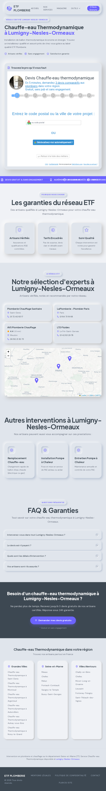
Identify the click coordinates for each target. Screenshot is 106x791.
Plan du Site (65, 782)
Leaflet (83, 395)
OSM (91, 395)
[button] (58, 366)
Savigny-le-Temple (50, 690)
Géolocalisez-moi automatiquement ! (54, 142)
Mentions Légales (41, 775)
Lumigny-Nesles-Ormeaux (68, 759)
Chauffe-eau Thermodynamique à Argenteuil (17, 697)
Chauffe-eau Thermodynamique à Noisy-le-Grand (17, 730)
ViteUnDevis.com (77, 164)
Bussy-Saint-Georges (51, 694)
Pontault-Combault (50, 685)
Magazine (62, 8)
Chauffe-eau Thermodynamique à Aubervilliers (17, 708)
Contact (95, 775)
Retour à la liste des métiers (54, 156)
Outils (74, 8)
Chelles (45, 676)
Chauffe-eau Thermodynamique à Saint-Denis (17, 675)
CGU (46, 164)
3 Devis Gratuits (93, 8)
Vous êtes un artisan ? (90, 164)
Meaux (44, 672)
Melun (44, 681)
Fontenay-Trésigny (83, 693)
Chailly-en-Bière (82, 672)
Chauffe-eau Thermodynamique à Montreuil (17, 686)
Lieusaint (79, 688)
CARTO (98, 395)
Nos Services (47, 8)
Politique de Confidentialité (70, 775)
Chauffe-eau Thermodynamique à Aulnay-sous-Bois (17, 719)
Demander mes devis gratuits (55, 620)
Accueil (35, 8)
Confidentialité (53, 164)
